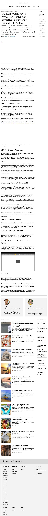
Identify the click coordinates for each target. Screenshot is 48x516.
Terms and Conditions (39, 473)
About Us (37, 474)
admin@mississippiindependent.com (41, 470)
